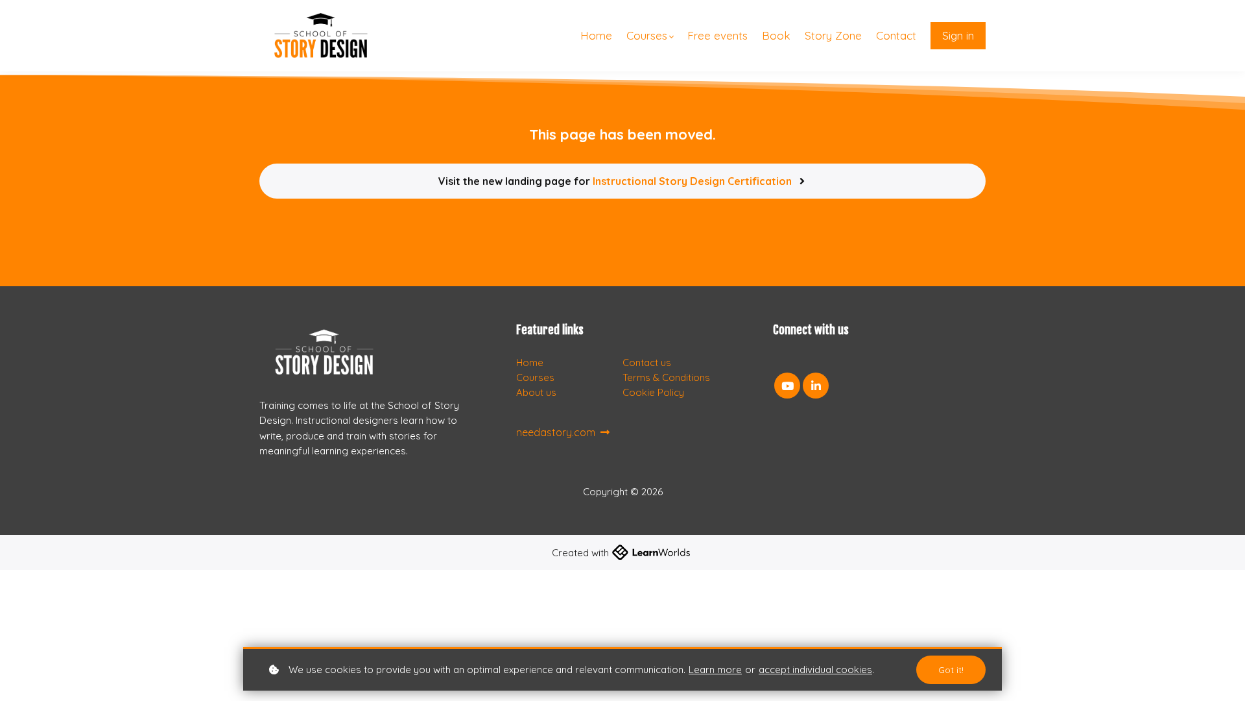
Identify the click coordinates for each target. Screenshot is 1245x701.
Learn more (715, 669)
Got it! (951, 670)
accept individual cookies (815, 669)
